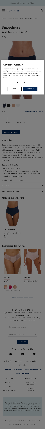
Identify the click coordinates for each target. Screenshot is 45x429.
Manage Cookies (21, 82)
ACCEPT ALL (30, 89)
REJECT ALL (14, 89)
